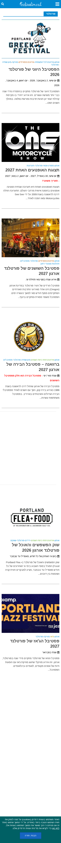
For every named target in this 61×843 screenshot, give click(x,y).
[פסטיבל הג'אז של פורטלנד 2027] (30, 613)
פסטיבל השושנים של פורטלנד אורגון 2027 (31, 271)
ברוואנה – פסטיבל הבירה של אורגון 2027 (32, 367)
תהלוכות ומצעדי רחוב (49, 264)
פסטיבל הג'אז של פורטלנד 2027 (34, 643)
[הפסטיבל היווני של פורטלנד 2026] (30, 38)
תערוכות (30, 166)
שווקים (13, 541)
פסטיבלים (24, 261)
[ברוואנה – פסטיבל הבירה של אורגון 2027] (30, 336)
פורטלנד (55, 65)
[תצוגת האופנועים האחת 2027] (30, 142)
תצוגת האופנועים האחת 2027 (32, 170)
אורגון (57, 62)
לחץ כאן (55, 828)
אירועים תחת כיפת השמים (42, 360)
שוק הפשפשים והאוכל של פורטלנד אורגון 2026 (35, 547)
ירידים (27, 541)
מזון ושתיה (6, 62)
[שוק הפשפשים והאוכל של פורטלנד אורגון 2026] (30, 517)
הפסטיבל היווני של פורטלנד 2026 (33, 72)
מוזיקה (15, 62)
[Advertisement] (30, 448)
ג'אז (52, 637)
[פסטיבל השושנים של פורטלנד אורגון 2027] (30, 237)
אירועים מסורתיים (26, 62)
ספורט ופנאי (48, 166)
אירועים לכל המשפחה (44, 62)
